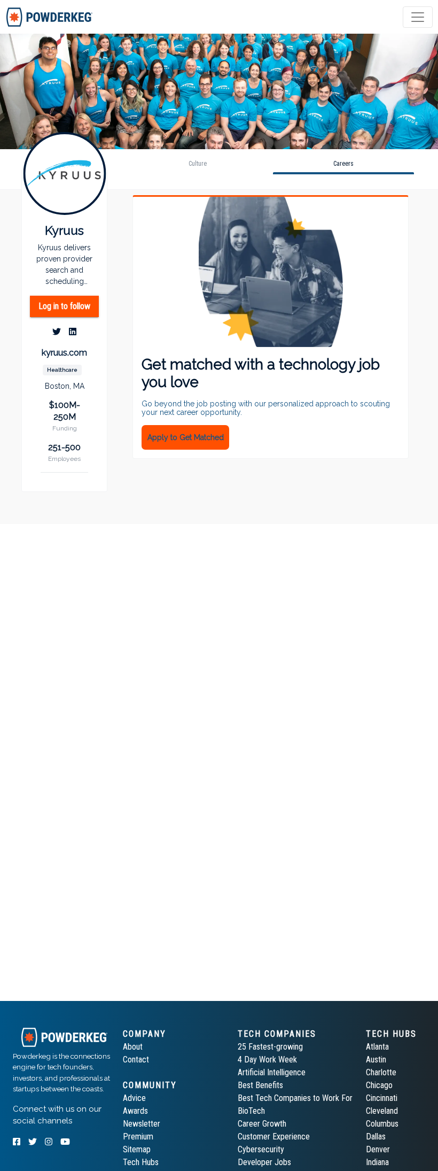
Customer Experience (274, 1136)
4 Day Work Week (267, 1059)
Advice (134, 1098)
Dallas (376, 1136)
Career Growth (262, 1124)
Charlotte (381, 1072)
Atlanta (377, 1047)
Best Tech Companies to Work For (295, 1098)
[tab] (49, 17)
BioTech (251, 1111)
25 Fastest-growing (270, 1047)
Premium (138, 1136)
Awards (135, 1111)
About (133, 1047)
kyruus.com (64, 353)
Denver (378, 1149)
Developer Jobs (264, 1162)
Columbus (382, 1124)
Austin (376, 1059)
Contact (136, 1059)
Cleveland (382, 1111)
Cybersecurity (261, 1149)
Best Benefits (260, 1085)
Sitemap (137, 1149)
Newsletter (141, 1124)
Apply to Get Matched (185, 437)
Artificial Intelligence (272, 1072)
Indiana (377, 1162)
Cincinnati (381, 1098)
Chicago (379, 1085)
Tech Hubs (141, 1162)
